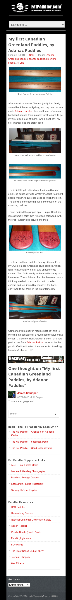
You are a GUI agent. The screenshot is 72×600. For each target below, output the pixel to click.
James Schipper (27, 393)
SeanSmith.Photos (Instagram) (27, 483)
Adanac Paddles (23, 111)
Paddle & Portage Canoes (25, 477)
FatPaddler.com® (35, 595)
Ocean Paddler (19, 525)
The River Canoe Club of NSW (27, 551)
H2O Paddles (18, 507)
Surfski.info (17, 544)
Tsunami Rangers (20, 557)
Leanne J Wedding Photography (28, 471)
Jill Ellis (20, 62)
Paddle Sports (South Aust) (25, 532)
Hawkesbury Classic (22, 513)
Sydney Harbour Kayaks (24, 490)
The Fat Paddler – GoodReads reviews (31, 448)
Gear (31, 54)
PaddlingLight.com (21, 538)
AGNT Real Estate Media (24, 465)
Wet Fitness (17, 563)
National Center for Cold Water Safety (31, 519)
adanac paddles (37, 58)
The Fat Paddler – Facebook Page (29, 441)
